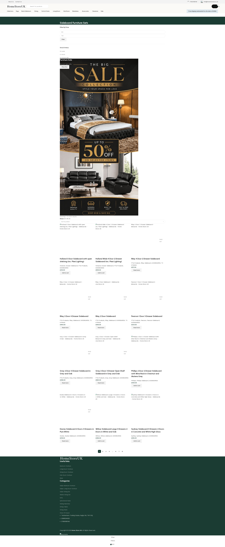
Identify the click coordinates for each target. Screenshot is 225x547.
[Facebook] (62, 526)
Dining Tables (64, 506)
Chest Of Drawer (65, 513)
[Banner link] (112, 137)
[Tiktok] (72, 526)
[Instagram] (67, 526)
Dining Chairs (63, 509)
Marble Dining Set (65, 494)
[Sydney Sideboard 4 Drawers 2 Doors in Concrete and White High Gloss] (146, 411)
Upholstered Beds (65, 500)
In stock (62, 54)
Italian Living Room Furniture (68, 488)
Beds (61, 478)
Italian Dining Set (65, 491)
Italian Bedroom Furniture (67, 485)
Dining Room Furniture (66, 472)
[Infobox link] (192, 2)
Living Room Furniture (66, 469)
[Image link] (71, 458)
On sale (62, 51)
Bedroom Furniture (65, 466)
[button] (136, 441)
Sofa (61, 497)
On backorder (64, 57)
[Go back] (62, 19)
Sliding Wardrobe (65, 503)
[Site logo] (16, 6)
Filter (63, 39)
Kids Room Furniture (66, 475)
